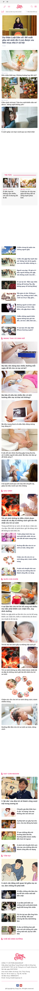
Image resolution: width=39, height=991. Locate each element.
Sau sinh (8, 491)
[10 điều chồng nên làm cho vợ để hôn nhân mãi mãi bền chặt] (9, 894)
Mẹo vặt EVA (5, 100)
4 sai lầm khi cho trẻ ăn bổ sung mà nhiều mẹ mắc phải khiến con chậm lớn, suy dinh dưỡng (19, 609)
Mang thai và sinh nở (14, 338)
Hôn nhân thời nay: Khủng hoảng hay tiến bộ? (19, 75)
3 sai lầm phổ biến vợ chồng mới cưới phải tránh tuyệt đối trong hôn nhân (27, 905)
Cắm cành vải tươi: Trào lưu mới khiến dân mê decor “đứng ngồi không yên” (19, 103)
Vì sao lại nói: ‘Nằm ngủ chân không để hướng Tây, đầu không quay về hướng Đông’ (27, 284)
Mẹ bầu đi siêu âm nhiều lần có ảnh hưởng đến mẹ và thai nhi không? (17, 396)
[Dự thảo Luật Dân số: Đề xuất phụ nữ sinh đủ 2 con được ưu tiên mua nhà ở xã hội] (19, 25)
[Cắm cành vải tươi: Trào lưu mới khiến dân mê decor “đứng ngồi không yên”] (20, 88)
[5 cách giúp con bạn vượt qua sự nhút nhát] (20, 117)
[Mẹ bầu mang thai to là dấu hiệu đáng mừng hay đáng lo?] (20, 411)
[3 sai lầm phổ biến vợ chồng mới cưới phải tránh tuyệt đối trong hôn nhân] (9, 906)
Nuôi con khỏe (11, 579)
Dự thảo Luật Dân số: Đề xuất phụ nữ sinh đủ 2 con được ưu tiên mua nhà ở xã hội (18, 40)
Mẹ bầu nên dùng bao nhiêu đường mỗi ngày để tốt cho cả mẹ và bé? (18, 367)
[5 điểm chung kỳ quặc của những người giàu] (9, 250)
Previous (4, 191)
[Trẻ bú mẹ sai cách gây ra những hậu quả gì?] (20, 632)
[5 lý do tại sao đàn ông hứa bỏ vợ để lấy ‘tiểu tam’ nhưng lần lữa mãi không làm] (9, 917)
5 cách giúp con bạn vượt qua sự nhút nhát (18, 132)
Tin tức (4, 45)
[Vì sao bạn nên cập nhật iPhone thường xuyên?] (9, 331)
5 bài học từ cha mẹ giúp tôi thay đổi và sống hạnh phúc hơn (10, 194)
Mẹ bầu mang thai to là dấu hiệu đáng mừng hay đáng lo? (18, 425)
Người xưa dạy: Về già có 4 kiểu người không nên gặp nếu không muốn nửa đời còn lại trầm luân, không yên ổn (27, 274)
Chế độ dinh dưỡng (13, 939)
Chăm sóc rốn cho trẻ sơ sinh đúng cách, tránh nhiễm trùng (27, 559)
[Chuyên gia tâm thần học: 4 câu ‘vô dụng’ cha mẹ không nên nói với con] (9, 812)
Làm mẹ (3, 129)
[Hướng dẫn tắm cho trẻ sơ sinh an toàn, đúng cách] (9, 548)
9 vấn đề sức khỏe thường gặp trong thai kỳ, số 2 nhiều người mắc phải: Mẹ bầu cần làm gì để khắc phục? (19, 455)
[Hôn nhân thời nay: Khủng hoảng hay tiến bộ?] (20, 60)
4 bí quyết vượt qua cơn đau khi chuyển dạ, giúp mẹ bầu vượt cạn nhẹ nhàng (18, 485)
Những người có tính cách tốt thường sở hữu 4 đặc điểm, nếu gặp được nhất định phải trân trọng (28, 197)
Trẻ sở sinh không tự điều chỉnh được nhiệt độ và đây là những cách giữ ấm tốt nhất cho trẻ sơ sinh (19, 520)
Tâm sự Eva (5, 73)
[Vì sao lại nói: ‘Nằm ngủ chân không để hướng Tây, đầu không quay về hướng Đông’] (9, 285)
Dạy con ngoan (11, 774)
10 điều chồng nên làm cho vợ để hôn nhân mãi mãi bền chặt (27, 893)
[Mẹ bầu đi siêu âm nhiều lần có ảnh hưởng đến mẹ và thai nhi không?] (20, 382)
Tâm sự (7, 856)
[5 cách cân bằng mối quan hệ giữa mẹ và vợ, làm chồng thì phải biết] (20, 870)
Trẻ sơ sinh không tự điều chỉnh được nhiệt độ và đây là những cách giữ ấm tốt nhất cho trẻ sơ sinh (19, 672)
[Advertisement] (19, 153)
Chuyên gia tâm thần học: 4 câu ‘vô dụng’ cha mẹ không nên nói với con (26, 811)
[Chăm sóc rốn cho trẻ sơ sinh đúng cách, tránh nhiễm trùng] (9, 560)
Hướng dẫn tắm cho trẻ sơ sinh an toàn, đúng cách (19, 728)
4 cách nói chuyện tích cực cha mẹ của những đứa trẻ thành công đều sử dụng (26, 571)
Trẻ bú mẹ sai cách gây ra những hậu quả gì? (19, 644)
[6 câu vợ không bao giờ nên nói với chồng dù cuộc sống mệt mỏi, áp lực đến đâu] (9, 930)
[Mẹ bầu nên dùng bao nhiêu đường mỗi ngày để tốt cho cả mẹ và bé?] (20, 353)
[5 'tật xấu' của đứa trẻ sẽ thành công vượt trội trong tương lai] (20, 788)
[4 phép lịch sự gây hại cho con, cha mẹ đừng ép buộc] (9, 824)
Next (34, 191)
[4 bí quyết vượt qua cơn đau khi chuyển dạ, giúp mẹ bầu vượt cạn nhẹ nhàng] (20, 471)
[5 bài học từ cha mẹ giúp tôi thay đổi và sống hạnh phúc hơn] (10, 183)
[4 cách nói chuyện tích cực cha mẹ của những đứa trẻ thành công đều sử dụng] (9, 571)
